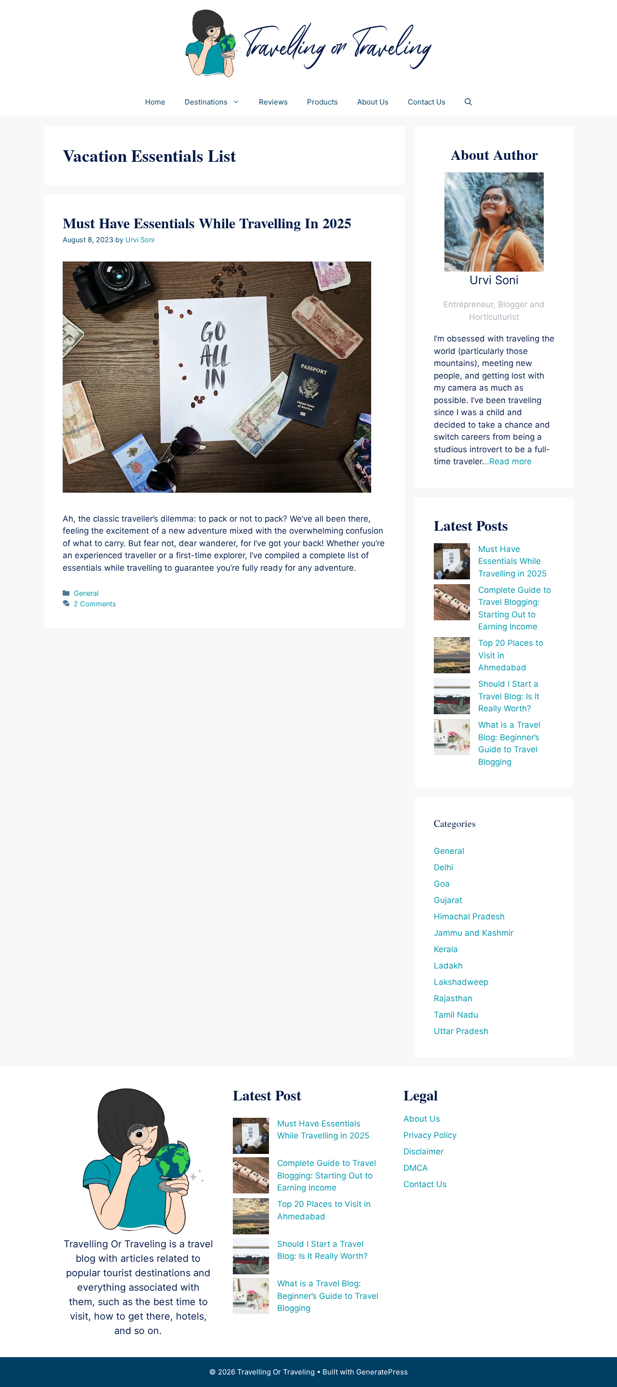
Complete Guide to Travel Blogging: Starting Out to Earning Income (326, 1175)
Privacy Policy (429, 1135)
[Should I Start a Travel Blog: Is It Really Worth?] (452, 698)
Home (155, 101)
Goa (442, 884)
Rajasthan (453, 998)
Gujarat (448, 900)
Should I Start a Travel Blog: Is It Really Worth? (508, 696)
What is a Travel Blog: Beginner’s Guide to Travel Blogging (327, 1296)
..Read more (508, 461)
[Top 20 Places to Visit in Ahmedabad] (452, 657)
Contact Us (426, 101)
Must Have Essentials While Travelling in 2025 (207, 222)
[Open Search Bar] (468, 102)
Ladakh (448, 965)
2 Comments (95, 604)
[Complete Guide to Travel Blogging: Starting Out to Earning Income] (452, 604)
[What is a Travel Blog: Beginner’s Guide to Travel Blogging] (452, 739)
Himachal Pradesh (469, 916)
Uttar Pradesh (461, 1031)
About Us (373, 101)
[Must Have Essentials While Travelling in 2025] (452, 563)
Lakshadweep (461, 982)
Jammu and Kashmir (473, 933)
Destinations (206, 101)
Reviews (273, 101)
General (86, 593)
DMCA (415, 1168)
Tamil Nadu (456, 1015)
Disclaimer (423, 1151)
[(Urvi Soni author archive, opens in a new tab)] (494, 269)
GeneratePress (382, 1371)
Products (322, 101)
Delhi (443, 867)
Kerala (446, 949)
